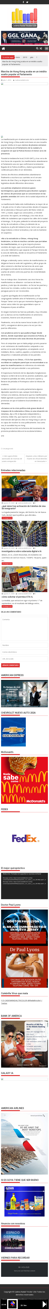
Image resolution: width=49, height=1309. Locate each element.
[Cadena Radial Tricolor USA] (3, 48)
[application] (24, 886)
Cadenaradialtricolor (22, 80)
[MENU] (46, 48)
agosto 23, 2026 (8, 548)
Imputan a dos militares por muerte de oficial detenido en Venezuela (36, 459)
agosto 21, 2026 (8, 594)
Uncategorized (8, 449)
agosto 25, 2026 (8, 503)
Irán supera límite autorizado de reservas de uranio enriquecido (12, 459)
